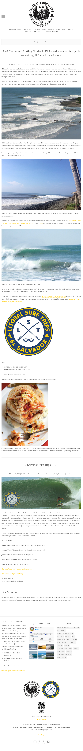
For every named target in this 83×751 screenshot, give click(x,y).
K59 (3, 223)
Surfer (76, 648)
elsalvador (61, 630)
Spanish (60, 645)
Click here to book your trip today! (12, 574)
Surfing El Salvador (60, 64)
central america (63, 627)
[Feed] (48, 742)
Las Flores (31, 64)
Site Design (41, 735)
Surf (70, 648)
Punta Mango (39, 64)
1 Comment (71, 474)
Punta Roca (46, 64)
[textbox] (14, 659)
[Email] (43, 742)
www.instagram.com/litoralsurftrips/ (13, 671)
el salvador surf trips (65, 633)
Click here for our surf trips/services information (17, 569)
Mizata (14, 223)
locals (74, 639)
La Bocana (71, 221)
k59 (73, 636)
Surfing (69, 651)
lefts (68, 639)
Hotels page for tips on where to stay (54, 296)
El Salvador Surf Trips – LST (41, 464)
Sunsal (40, 223)
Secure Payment (41, 719)
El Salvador (75, 627)
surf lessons (62, 657)
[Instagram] (39, 742)
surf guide (61, 651)
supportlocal (62, 648)
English (67, 636)
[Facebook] (35, 742)
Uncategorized (70, 64)
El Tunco (26, 64)
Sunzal (52, 64)
